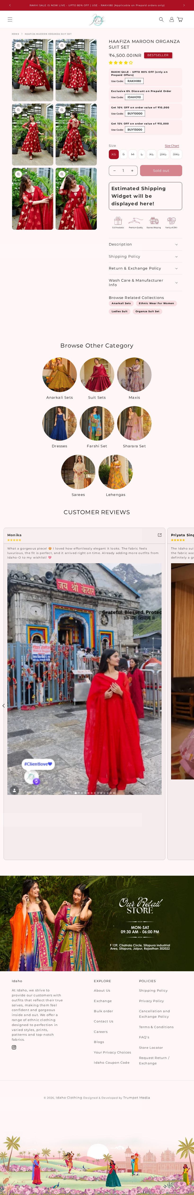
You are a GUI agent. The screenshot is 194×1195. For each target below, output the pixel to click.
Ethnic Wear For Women (156, 303)
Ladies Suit (120, 311)
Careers (100, 1032)
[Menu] (10, 19)
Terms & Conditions (156, 1027)
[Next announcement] (184, 5)
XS (115, 155)
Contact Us (103, 1021)
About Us (102, 990)
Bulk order (103, 1011)
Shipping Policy (153, 990)
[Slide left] (3, 706)
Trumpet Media (136, 1097)
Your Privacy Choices (112, 1052)
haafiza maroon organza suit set (48, 34)
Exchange (103, 1001)
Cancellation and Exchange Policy (154, 1013)
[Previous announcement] (9, 5)
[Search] (161, 19)
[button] (121, 62)
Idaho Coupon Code (111, 1062)
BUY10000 (135, 113)
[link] (84, 534)
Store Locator (151, 1047)
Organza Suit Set (147, 311)
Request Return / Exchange (154, 1060)
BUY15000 (135, 129)
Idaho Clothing (69, 1097)
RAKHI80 (134, 81)
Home (15, 34)
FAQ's (144, 1037)
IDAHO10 (134, 97)
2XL (164, 155)
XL (152, 155)
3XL (177, 155)
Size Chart (172, 145)
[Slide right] (190, 706)
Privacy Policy (151, 1001)
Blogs (99, 1042)
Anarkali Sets (121, 303)
